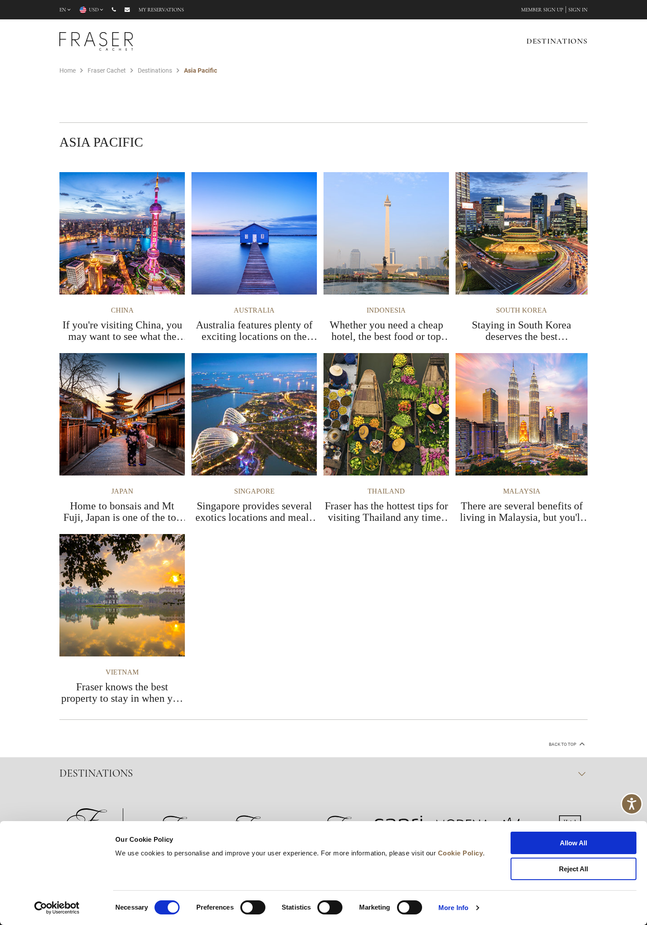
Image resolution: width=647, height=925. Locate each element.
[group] (125, 257)
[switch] (252, 907)
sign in (578, 10)
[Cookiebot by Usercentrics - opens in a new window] (57, 907)
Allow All (573, 843)
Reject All (573, 869)
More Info (453, 907)
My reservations (161, 10)
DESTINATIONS (557, 42)
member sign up (542, 10)
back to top (563, 744)
